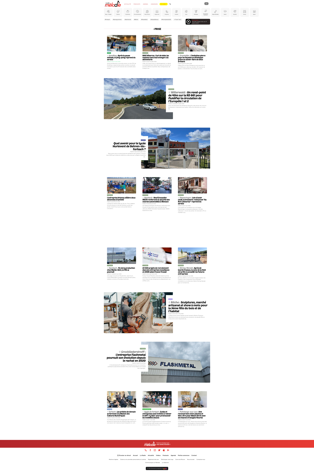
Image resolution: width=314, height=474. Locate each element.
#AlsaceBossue (154, 19)
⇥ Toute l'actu (177, 19)
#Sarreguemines (117, 19)
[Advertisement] (157, 230)
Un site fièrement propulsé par (155, 468)
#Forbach (107, 19)
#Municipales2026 (166, 19)
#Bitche (136, 19)
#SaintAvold (128, 19)
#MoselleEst (144, 19)
